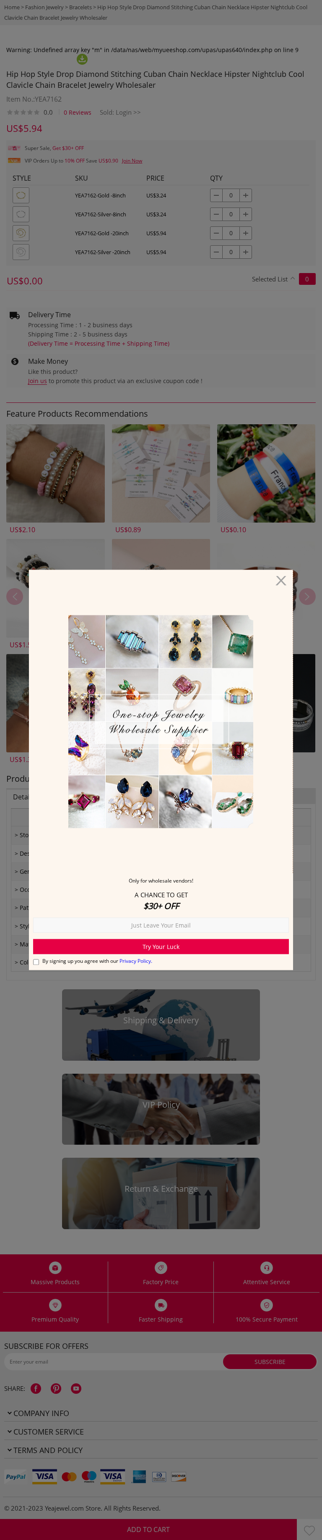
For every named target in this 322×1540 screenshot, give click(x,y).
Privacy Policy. (135, 961)
